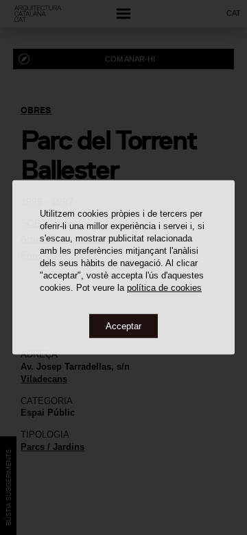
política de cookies (164, 287)
